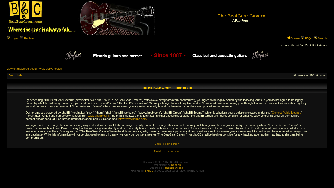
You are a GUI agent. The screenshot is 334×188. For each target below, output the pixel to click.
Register (29, 38)
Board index (16, 75)
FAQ (307, 38)
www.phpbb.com (98, 115)
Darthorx (176, 164)
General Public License (286, 112)
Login (14, 38)
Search (322, 38)
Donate (295, 38)
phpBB (149, 170)
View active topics (50, 68)
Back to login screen (167, 143)
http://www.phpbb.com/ (132, 118)
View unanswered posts (22, 68)
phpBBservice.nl (174, 167)
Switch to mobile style (167, 151)
